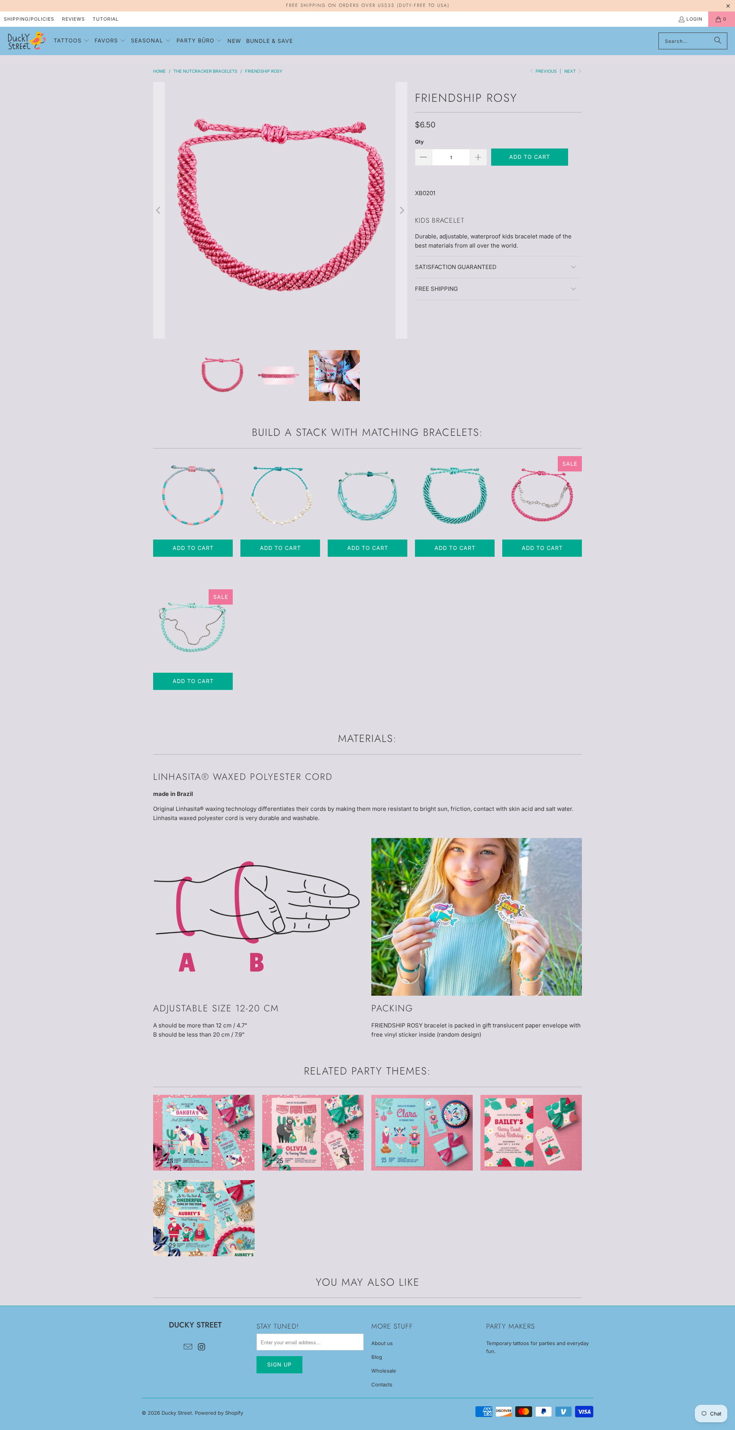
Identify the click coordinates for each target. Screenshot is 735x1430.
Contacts (381, 1384)
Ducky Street (177, 1413)
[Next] (401, 210)
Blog (376, 1357)
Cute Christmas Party (204, 1218)
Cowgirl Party (204, 1133)
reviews (73, 19)
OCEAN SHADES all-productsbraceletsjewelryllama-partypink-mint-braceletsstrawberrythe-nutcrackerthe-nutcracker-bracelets (367, 496)
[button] (72, 41)
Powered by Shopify (219, 1413)
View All (204, 1155)
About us (382, 1343)
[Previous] (159, 210)
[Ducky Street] (27, 41)
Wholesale (383, 1371)
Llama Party (313, 1133)
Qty (419, 142)
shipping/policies (29, 19)
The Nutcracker (422, 1133)
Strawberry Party (531, 1133)
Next (570, 71)
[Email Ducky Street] (188, 1347)
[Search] (717, 41)
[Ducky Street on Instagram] (201, 1347)
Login (694, 19)
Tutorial (106, 19)
